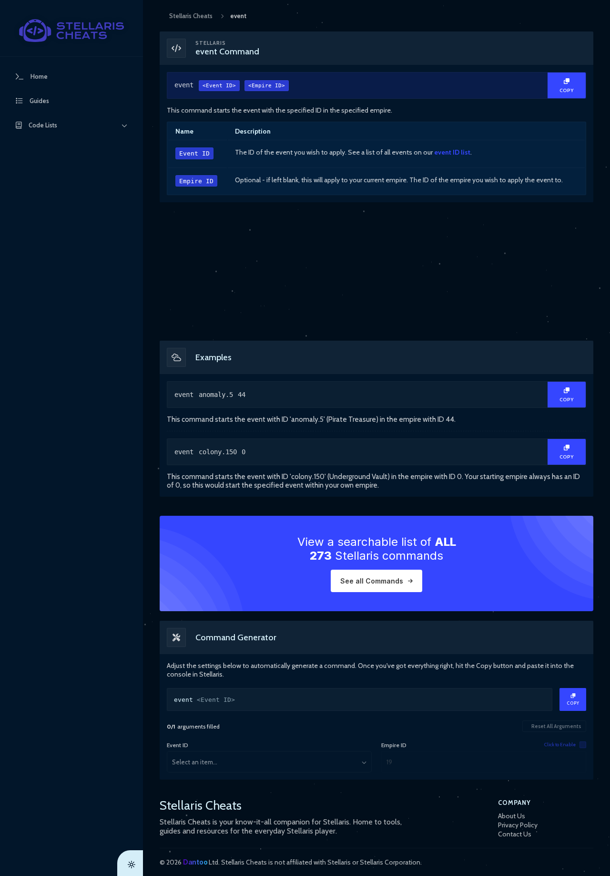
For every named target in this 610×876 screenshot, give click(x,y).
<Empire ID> (266, 86)
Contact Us (514, 834)
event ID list (452, 152)
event (229, 85)
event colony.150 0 (209, 452)
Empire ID (196, 181)
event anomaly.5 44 (209, 394)
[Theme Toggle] (130, 863)
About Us (511, 816)
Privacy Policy (518, 825)
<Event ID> (219, 86)
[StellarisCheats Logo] (71, 30)
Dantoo (195, 862)
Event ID (194, 153)
